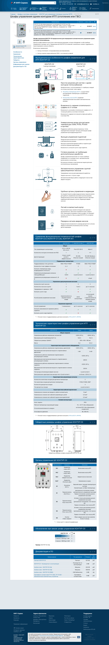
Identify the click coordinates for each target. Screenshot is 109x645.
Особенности (17, 52)
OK (78, 637)
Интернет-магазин (19, 630)
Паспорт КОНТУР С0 (40, 560)
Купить (94, 26)
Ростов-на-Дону (69, 618)
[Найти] (55, 2)
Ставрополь (68, 622)
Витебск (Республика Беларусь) (39, 620)
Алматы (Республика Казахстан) (39, 616)
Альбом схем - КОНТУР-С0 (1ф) (43, 567)
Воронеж (51, 616)
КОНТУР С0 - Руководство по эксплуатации (46, 563)
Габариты (16, 60)
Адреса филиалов (39, 613)
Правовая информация (21, 624)
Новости (16, 616)
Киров (51, 618)
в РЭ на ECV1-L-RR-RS (75, 317)
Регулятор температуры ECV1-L (72, 91)
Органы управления (19, 62)
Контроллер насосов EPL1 (70, 97)
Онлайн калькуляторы (87, 620)
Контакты (16, 618)
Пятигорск (67, 616)
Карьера (16, 620)
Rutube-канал (20, 628)
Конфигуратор (87, 616)
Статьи (85, 623)
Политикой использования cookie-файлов (51, 635)
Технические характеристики (18, 57)
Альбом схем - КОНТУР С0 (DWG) (43, 572)
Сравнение (16, 54)
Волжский (36, 623)
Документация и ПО (19, 66)
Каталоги (86, 627)
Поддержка (87, 613)
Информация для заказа (21, 64)
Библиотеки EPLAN (89, 629)
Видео (85, 625)
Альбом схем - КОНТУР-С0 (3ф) (43, 569)
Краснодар (52, 620)
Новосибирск (53, 622)
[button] (22, 30)
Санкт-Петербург (69, 620)
